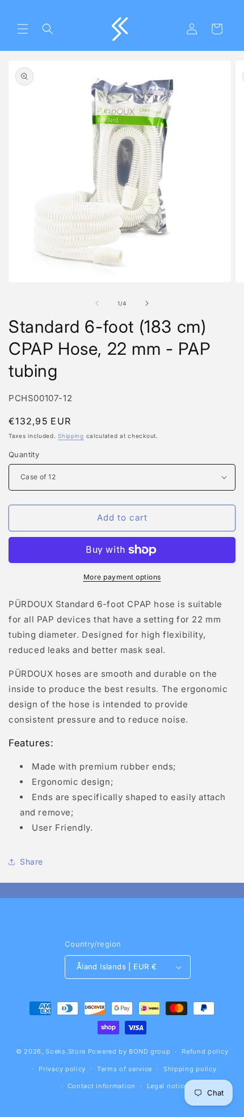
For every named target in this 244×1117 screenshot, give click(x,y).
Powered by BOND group (129, 1051)
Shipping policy (190, 1069)
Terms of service (124, 1069)
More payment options (122, 577)
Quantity (24, 454)
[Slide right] (146, 303)
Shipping (71, 435)
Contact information (102, 1086)
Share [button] (31, 861)
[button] (22, 28)
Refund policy (205, 1051)
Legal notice (167, 1086)
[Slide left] (97, 303)
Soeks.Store (65, 1051)
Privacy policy (62, 1069)
